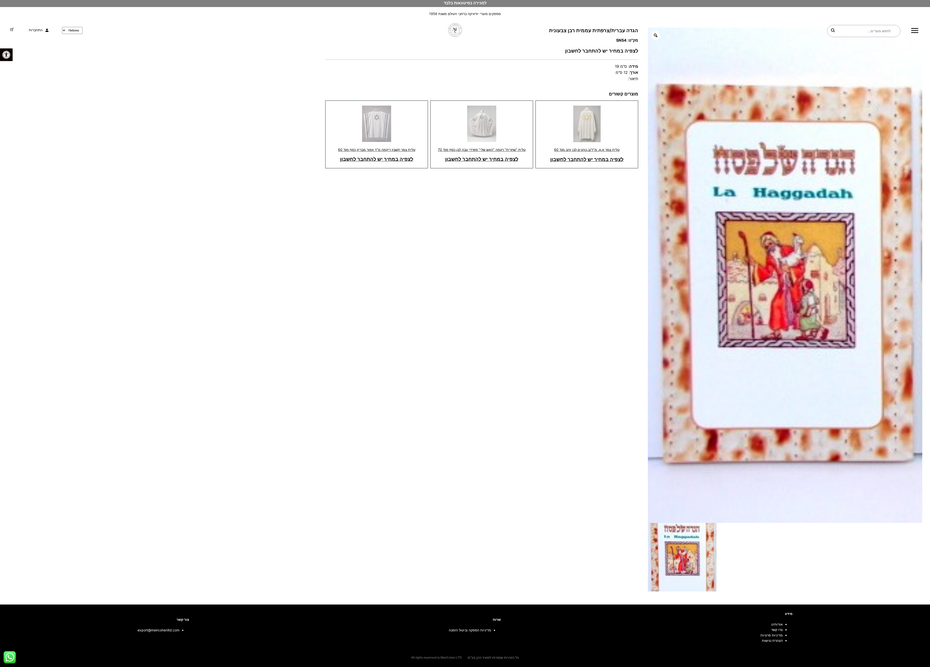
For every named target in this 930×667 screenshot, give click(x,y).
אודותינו (777, 624)
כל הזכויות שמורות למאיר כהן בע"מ (493, 657)
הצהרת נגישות (772, 640)
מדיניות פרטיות (771, 635)
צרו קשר (777, 630)
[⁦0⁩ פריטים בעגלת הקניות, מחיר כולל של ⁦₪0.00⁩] (12, 29)
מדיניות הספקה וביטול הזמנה (470, 630)
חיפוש (833, 30)
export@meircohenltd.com (158, 630)
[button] (6, 54)
